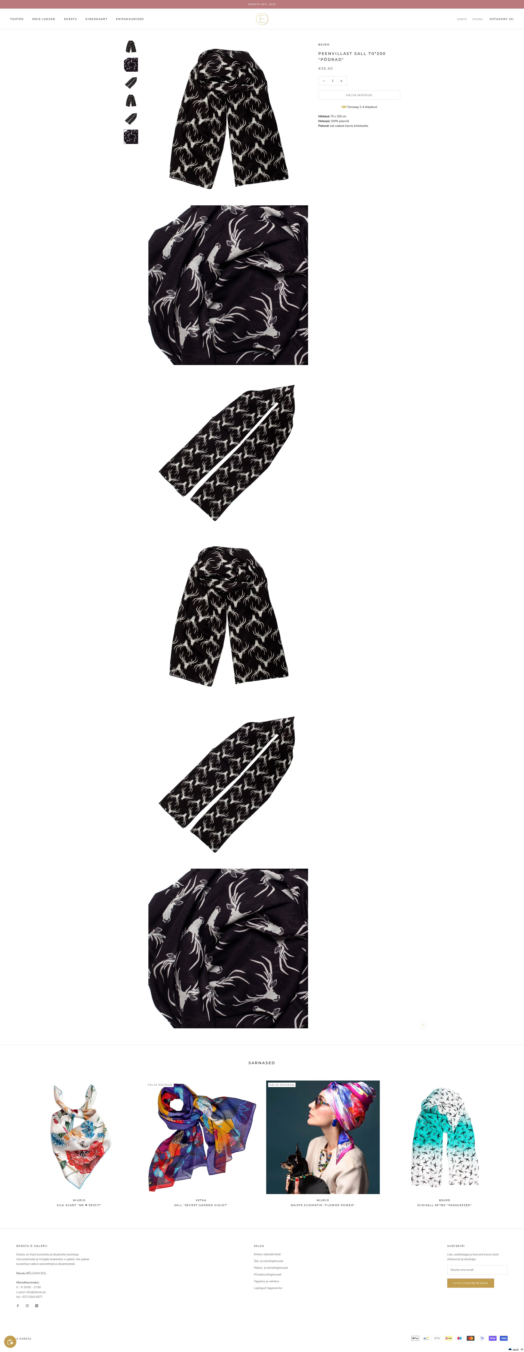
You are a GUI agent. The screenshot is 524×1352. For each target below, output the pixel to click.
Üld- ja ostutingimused (268, 1261)
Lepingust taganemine (268, 1288)
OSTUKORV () (502, 18)
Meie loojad (43, 18)
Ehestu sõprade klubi (267, 1254)
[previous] (12, 1141)
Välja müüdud (359, 95)
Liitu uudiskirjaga (470, 1283)
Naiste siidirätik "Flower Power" (323, 1205)
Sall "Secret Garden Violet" (201, 1205)
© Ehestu (24, 1338)
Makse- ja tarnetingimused (271, 1268)
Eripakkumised (130, 18)
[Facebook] (17, 1305)
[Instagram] (27, 1305)
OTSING (478, 19)
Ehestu (70, 18)
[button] (516, 1349)
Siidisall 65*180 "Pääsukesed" (444, 1205)
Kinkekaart (96, 18)
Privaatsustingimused (267, 1274)
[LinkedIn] (36, 1305)
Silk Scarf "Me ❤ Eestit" (79, 1205)
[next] (511, 1141)
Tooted (17, 18)
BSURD (324, 44)
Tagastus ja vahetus (266, 1281)
